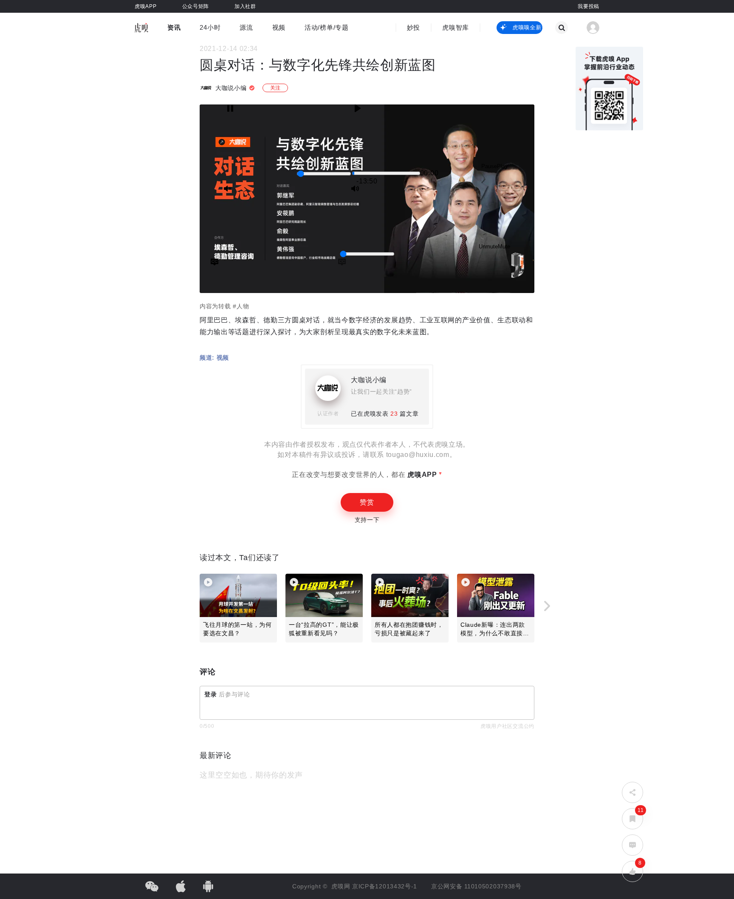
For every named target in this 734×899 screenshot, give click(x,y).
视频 (278, 27)
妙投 (413, 27)
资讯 (174, 27)
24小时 (210, 27)
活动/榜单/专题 (327, 27)
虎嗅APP (421, 474)
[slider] (323, 173)
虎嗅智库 (455, 27)
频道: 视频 (214, 357)
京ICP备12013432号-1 (384, 886)
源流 (246, 27)
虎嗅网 (341, 886)
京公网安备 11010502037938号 (476, 886)
